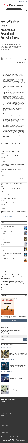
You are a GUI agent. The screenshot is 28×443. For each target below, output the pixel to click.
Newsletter (3, 401)
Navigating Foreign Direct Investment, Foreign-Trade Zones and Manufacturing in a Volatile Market (13, 282)
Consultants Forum (14, 432)
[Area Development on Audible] (17, 437)
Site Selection (3, 415)
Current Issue (4, 403)
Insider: (12, 331)
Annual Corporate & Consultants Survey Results (8, 423)
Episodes (25, 271)
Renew (26, 1)
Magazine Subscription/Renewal (8, 399)
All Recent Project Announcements (6, 216)
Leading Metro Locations (4, 425)
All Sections (26, 11)
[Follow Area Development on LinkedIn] (1, 437)
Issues (26, 295)
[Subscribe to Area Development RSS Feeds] (4, 437)
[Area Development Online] (13, 439)
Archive (25, 327)
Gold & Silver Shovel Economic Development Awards (9, 422)
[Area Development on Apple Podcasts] (11, 437)
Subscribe (22, 1)
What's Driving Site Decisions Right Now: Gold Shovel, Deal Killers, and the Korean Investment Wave (13, 276)
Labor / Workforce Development (6, 413)
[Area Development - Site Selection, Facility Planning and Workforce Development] (14, 5)
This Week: (13, 333)
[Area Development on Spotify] (14, 437)
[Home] (8, 437)
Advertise (3, 406)
